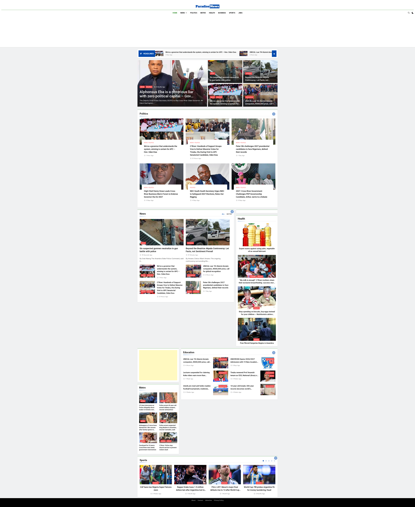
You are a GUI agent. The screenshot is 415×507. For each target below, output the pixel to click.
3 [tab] (268, 460)
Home (175, 13)
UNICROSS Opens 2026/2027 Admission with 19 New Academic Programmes (244, 362)
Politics (193, 13)
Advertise (208, 500)
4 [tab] (271, 460)
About (193, 500)
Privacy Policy (219, 500)
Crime (212, 74)
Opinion (248, 74)
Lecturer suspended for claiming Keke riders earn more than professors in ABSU (196, 375)
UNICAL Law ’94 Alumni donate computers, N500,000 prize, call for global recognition (224, 52)
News (182, 13)
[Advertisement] (207, 32)
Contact (200, 500)
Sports (232, 13)
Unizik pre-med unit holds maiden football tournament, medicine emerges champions (197, 389)
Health (212, 13)
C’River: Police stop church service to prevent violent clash (168, 447)
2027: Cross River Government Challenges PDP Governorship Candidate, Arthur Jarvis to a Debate (251, 194)
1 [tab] (263, 460)
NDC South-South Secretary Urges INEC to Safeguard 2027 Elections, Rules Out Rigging (207, 194)
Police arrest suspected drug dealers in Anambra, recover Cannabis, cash (167, 427)
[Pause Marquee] (274, 53)
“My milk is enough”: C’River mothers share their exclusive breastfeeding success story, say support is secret (257, 283)
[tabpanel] (156, 480)
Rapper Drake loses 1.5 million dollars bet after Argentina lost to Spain (190, 490)
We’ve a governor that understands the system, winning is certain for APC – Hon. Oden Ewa (225, 104)
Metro (203, 13)
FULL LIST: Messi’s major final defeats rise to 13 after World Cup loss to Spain (224, 490)
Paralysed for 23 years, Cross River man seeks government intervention (147, 447)
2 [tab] (266, 460)
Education (249, 97)
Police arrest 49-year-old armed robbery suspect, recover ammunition (167, 407)
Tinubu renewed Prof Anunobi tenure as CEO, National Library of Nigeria (244, 375)
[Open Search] (409, 13)
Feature (253, 277)
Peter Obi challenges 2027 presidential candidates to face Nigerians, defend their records (252, 149)
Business (222, 13)
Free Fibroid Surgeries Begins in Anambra (257, 343)
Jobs (240, 13)
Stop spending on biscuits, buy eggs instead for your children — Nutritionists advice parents (257, 314)
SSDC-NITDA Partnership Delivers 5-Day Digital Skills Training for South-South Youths (167, 96)
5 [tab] (274, 460)
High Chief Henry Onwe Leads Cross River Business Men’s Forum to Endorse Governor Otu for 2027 (161, 194)
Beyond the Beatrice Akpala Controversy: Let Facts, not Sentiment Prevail (257, 80)
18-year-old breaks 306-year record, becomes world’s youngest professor (242, 389)
